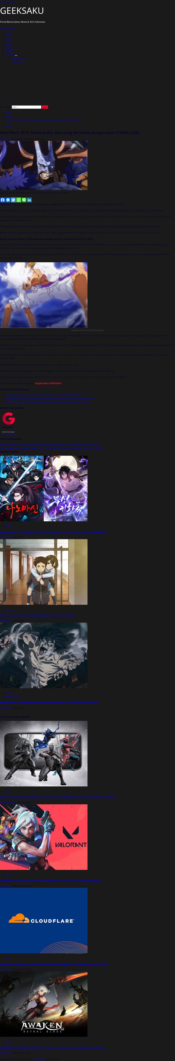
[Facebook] (2, 200)
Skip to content (8, 1)
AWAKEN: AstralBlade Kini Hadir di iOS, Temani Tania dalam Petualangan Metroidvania (53, 1047)
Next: (51, 447)
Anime (8, 44)
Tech (7, 40)
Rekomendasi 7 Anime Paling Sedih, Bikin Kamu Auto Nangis (37, 615)
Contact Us (16, 61)
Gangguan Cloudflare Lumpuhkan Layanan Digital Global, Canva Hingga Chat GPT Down (53, 964)
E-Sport (9, 47)
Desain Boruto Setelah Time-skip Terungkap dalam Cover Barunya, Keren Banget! (47, 401)
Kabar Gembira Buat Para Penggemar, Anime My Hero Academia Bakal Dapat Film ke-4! (50, 398)
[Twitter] (13, 200)
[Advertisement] (87, 85)
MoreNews (40, 1059)
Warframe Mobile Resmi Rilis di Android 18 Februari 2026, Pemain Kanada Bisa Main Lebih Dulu (58, 797)
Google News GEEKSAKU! (48, 383)
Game (8, 33)
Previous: (50, 444)
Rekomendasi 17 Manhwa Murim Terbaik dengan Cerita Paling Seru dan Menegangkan (53, 531)
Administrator (7, 802)
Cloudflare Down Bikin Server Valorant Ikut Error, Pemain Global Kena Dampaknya (50, 880)
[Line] (24, 200)
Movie (8, 37)
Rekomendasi (12, 696)
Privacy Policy (18, 58)
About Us (10, 54)
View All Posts (9, 435)
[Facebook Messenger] (8, 200)
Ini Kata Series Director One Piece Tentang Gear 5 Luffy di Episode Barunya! (44, 394)
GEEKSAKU (22, 10)
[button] (7, 28)
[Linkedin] (29, 200)
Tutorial (9, 51)
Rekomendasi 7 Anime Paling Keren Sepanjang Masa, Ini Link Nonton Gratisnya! (49, 702)
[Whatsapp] (18, 200)
